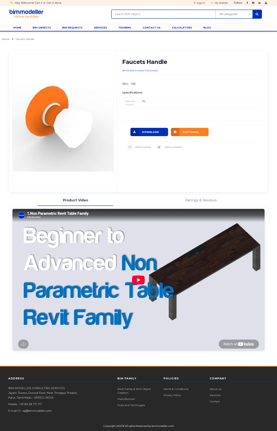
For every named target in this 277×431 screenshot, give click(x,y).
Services (215, 395)
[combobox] (163, 14)
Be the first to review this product (140, 70)
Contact (215, 401)
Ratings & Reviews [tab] (201, 200)
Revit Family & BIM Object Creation (134, 390)
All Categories (229, 14)
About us (215, 388)
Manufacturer (126, 398)
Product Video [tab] (75, 200)
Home (6, 39)
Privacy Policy (172, 395)
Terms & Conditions (176, 388)
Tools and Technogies (131, 405)
